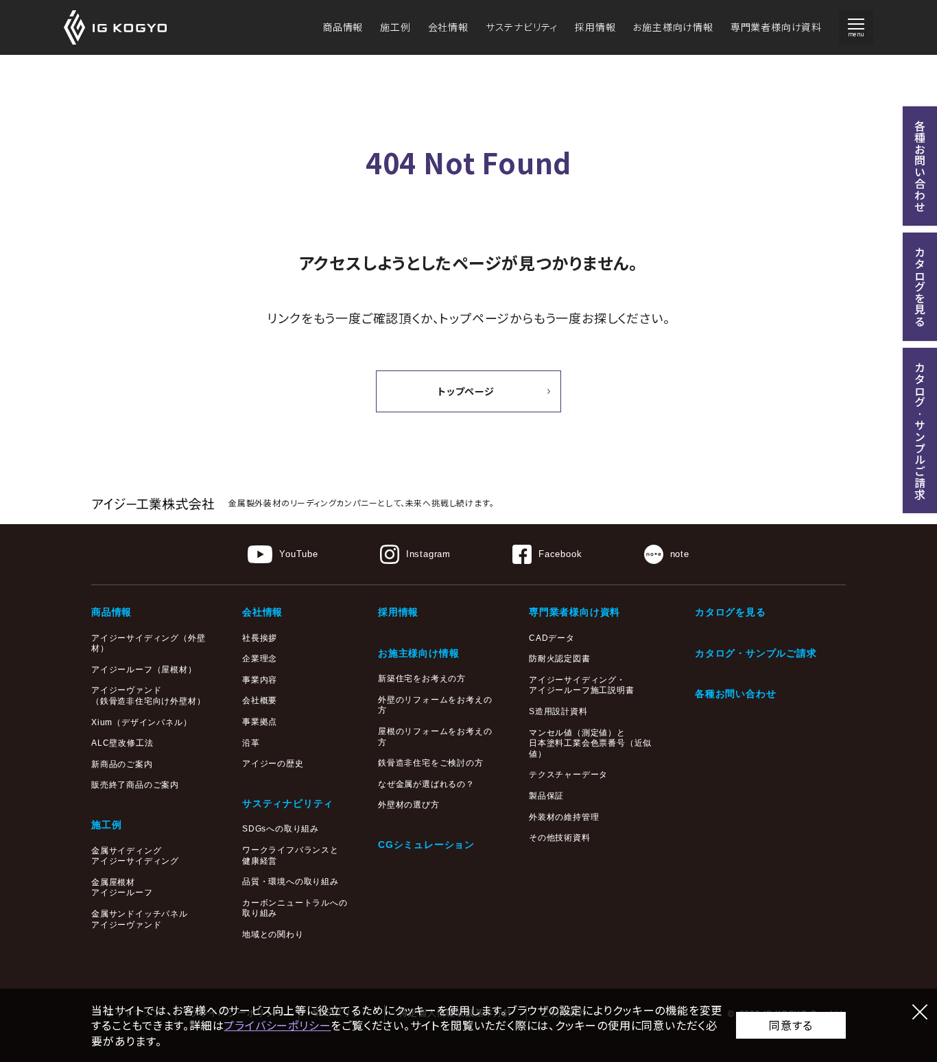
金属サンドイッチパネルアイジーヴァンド (139, 919)
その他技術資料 (560, 837)
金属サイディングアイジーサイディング (135, 856)
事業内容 (259, 680)
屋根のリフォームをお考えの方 (435, 737)
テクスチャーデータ (568, 774)
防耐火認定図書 (560, 658)
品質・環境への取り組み (290, 881)
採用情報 (595, 27)
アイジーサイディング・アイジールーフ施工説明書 (581, 685)
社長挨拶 (259, 638)
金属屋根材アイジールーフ (122, 887)
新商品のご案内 (122, 764)
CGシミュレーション (426, 844)
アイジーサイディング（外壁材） (148, 643)
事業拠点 (259, 722)
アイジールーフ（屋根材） (144, 669)
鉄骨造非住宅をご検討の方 (431, 763)
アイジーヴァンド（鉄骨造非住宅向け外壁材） (148, 695)
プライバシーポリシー (277, 1025)
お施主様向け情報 (672, 27)
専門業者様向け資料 (776, 27)
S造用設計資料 (558, 711)
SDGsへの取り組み (280, 829)
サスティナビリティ (287, 803)
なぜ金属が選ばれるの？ (426, 784)
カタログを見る (730, 611)
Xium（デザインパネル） (141, 722)
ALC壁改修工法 (122, 743)
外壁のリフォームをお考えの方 (435, 705)
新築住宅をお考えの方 (422, 678)
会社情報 (448, 27)
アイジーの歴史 (273, 763)
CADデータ (552, 638)
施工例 (395, 27)
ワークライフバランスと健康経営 (290, 855)
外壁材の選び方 (409, 805)
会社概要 (259, 700)
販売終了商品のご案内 (135, 785)
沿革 (251, 743)
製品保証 (546, 796)
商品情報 (342, 27)
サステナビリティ (522, 27)
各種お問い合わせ (735, 693)
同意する (790, 1025)
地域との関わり (273, 934)
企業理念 (259, 658)
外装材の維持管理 (564, 817)
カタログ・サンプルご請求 (756, 653)
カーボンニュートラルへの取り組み (295, 908)
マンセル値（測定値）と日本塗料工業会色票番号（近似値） (590, 743)
